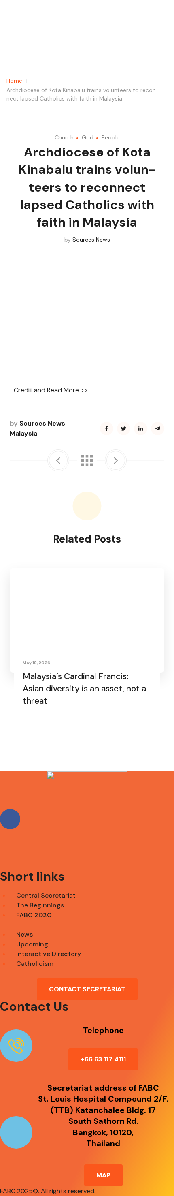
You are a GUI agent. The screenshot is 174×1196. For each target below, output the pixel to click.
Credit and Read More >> (51, 390)
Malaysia (23, 433)
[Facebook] (10, 819)
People (111, 137)
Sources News (91, 239)
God (87, 137)
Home (14, 80)
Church (64, 137)
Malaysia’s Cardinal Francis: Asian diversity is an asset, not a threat (84, 688)
